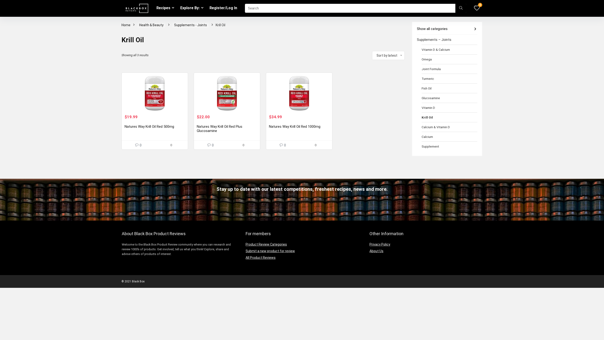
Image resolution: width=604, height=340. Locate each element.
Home (126, 25)
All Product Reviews (261, 257)
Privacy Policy (379, 244)
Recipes (163, 8)
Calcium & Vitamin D (436, 127)
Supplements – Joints (434, 40)
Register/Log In (223, 8)
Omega (427, 59)
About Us (376, 251)
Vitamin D (428, 108)
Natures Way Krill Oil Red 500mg (149, 126)
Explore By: (190, 8)
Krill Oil (427, 117)
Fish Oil (427, 88)
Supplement (430, 146)
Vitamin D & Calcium (436, 49)
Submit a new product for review (270, 251)
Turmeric (428, 79)
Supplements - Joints (190, 25)
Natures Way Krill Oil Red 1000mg (294, 126)
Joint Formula (431, 69)
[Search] (460, 8)
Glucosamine (431, 98)
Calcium (427, 137)
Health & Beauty (151, 25)
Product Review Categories (266, 244)
